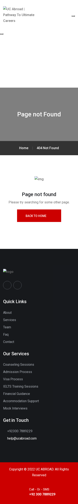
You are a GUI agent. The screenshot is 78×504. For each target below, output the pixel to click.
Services (9, 320)
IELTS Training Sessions (20, 386)
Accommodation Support (21, 401)
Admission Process (17, 372)
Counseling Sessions (18, 365)
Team (7, 327)
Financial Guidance (16, 394)
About (7, 313)
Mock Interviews (15, 408)
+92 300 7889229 (42, 494)
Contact (8, 342)
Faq (6, 334)
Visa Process (13, 379)
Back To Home (36, 216)
